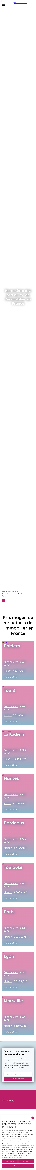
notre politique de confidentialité (12, 1157)
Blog (3, 592)
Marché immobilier (12, 592)
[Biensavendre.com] (23, 4)
